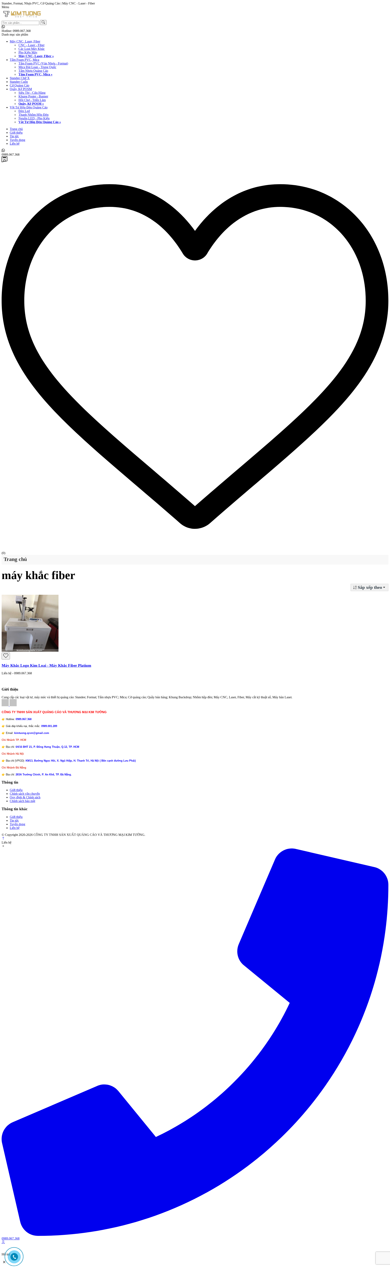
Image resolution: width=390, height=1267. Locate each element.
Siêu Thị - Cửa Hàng (32, 92)
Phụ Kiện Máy (27, 52)
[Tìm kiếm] (43, 22)
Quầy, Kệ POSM (21, 89)
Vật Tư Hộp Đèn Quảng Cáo (29, 107)
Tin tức (14, 136)
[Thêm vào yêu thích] (6, 656)
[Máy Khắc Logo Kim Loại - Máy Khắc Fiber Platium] (30, 650)
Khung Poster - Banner (33, 96)
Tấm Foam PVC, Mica (24, 59)
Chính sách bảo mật (22, 801)
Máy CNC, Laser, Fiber (25, 41)
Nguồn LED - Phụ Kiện (34, 118)
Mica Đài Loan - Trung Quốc (37, 67)
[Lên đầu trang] (3, 839)
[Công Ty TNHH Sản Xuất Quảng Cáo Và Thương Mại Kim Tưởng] (22, 18)
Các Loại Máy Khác (31, 48)
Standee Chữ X (20, 78)
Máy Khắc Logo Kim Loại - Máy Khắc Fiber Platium (46, 665)
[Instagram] (13, 705)
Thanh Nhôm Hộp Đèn (33, 114)
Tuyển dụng (17, 140)
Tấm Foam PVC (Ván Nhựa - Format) (43, 63)
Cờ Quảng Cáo (19, 85)
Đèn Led (24, 111)
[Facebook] (6, 705)
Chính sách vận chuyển (25, 793)
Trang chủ (16, 129)
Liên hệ (15, 143)
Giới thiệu (16, 132)
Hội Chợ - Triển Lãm (32, 100)
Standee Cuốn (19, 81)
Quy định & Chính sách (25, 797)
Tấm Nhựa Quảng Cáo (33, 70)
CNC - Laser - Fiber (31, 45)
